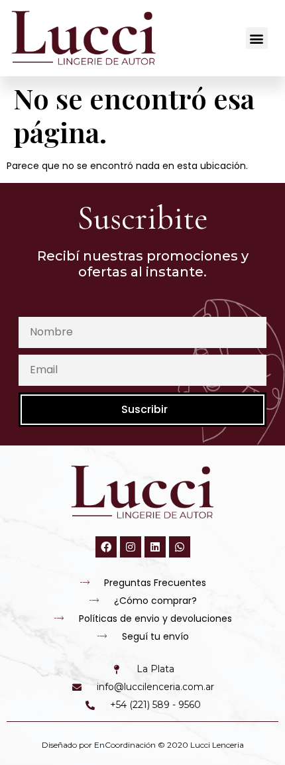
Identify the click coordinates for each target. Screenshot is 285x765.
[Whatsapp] (179, 547)
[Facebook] (106, 547)
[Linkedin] (155, 547)
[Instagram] (130, 547)
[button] (257, 38)
